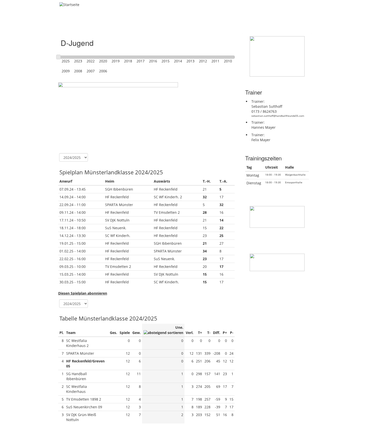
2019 (116, 61)
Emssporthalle (293, 182)
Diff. (216, 332)
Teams (142, 23)
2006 (103, 71)
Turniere (166, 23)
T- (208, 332)
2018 (128, 61)
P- (231, 332)
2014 (178, 61)
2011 (215, 61)
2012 (203, 61)
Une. (179, 327)
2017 (141, 61)
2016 (153, 61)
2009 (66, 71)
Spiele (125, 332)
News (98, 23)
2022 (91, 61)
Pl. (61, 332)
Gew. (136, 332)
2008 (78, 71)
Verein (120, 23)
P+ (225, 332)
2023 (78, 61)
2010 (228, 61)
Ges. (113, 332)
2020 (103, 61)
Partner (224, 23)
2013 (190, 61)
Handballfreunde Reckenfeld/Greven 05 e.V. (172, 11)
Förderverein (196, 23)
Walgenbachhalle (295, 174)
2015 (166, 61)
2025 (66, 61)
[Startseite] (71, 4)
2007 (91, 71)
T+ (200, 332)
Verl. (189, 332)
